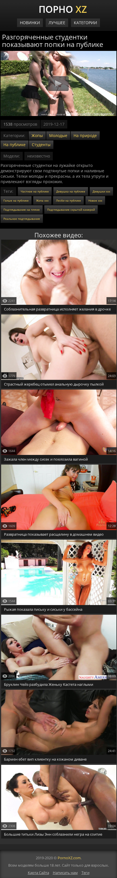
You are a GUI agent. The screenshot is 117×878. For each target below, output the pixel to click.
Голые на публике (16, 200)
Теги (85, 872)
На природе (85, 135)
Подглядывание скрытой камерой (71, 210)
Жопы (37, 135)
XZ (63, 8)
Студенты (41, 144)
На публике (14, 144)
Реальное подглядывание (21, 219)
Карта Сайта (38, 872)
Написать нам (65, 872)
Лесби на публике (68, 200)
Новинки (30, 22)
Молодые (58, 135)
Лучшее (57, 22)
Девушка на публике (70, 191)
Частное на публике (35, 191)
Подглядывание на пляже (21, 210)
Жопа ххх (42, 200)
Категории (85, 22)
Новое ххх (95, 200)
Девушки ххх (101, 191)
